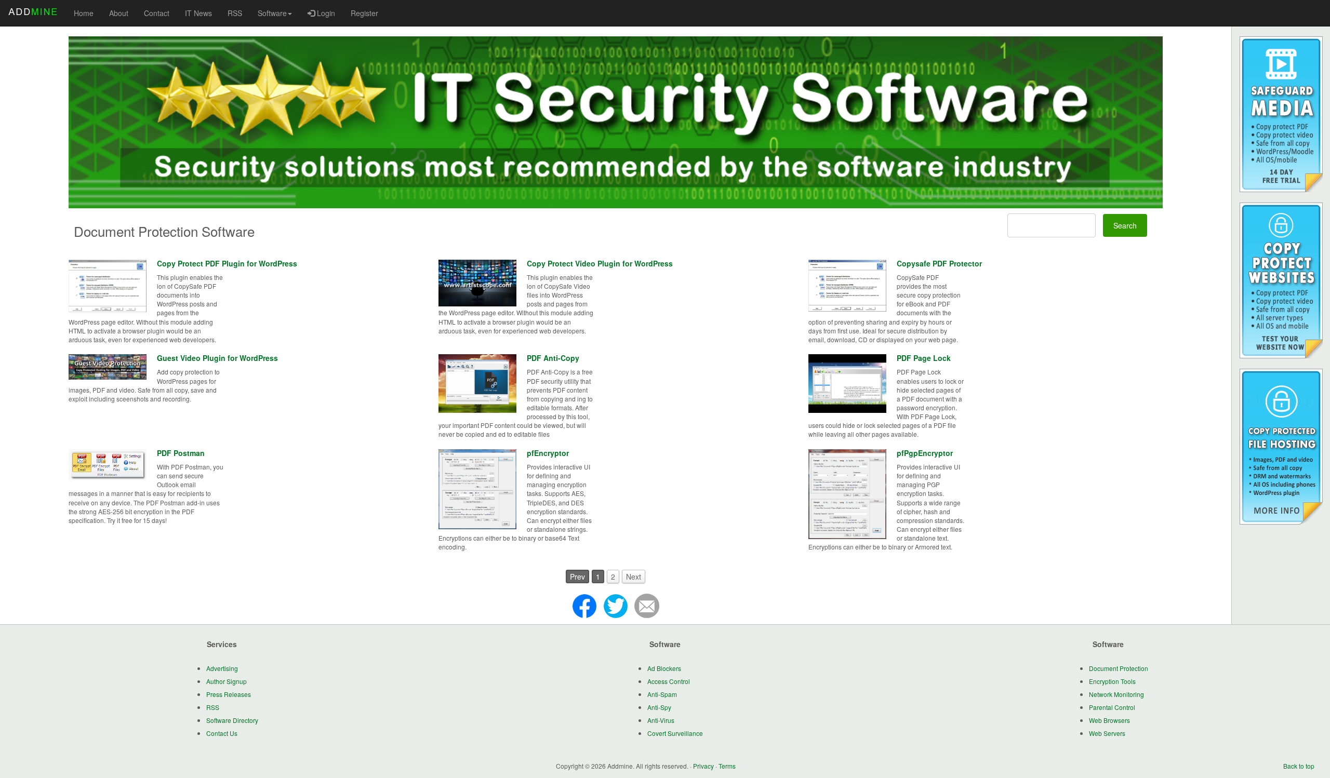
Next (633, 576)
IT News (198, 13)
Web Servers (1107, 733)
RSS (235, 13)
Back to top (1298, 765)
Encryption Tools (1112, 681)
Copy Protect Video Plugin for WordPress (600, 263)
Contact (156, 13)
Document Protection (1118, 668)
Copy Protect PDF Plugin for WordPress (227, 263)
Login (325, 13)
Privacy (703, 765)
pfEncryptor (548, 453)
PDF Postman (181, 453)
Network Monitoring (1116, 694)
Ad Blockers (664, 668)
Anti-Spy (659, 707)
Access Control (668, 681)
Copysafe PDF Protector (939, 263)
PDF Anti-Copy (553, 358)
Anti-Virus (660, 720)
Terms (727, 765)
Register (364, 13)
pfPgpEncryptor (925, 453)
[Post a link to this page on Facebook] (584, 605)
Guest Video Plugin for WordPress (217, 358)
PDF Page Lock (924, 358)
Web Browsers (1109, 720)
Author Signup (226, 681)
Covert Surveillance (675, 733)
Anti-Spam (662, 694)
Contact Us (221, 733)
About (118, 13)
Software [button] (272, 13)
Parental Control (1112, 707)
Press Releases (228, 694)
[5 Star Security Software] (616, 122)
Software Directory (232, 720)
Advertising (222, 668)
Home (84, 13)
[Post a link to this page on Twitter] (616, 605)
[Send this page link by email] (647, 605)
